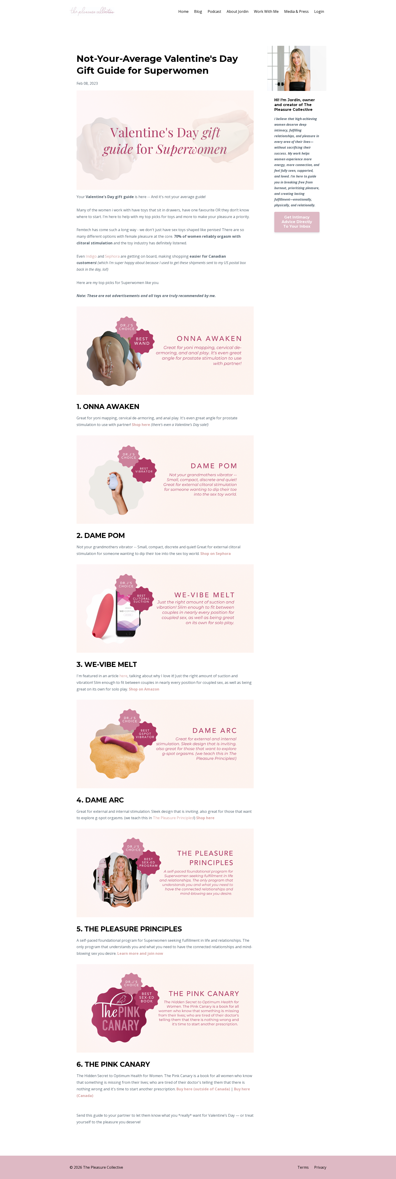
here (123, 675)
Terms (303, 1167)
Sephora (112, 256)
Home (183, 11)
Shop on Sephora (215, 553)
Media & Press (296, 11)
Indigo (91, 256)
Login (319, 11)
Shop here (141, 424)
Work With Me (266, 11)
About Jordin (237, 11)
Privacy (320, 1167)
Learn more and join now (140, 953)
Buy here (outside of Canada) (203, 1089)
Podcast (214, 11)
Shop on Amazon (144, 689)
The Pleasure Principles (173, 817)
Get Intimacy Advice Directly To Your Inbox (297, 222)
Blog (198, 11)
